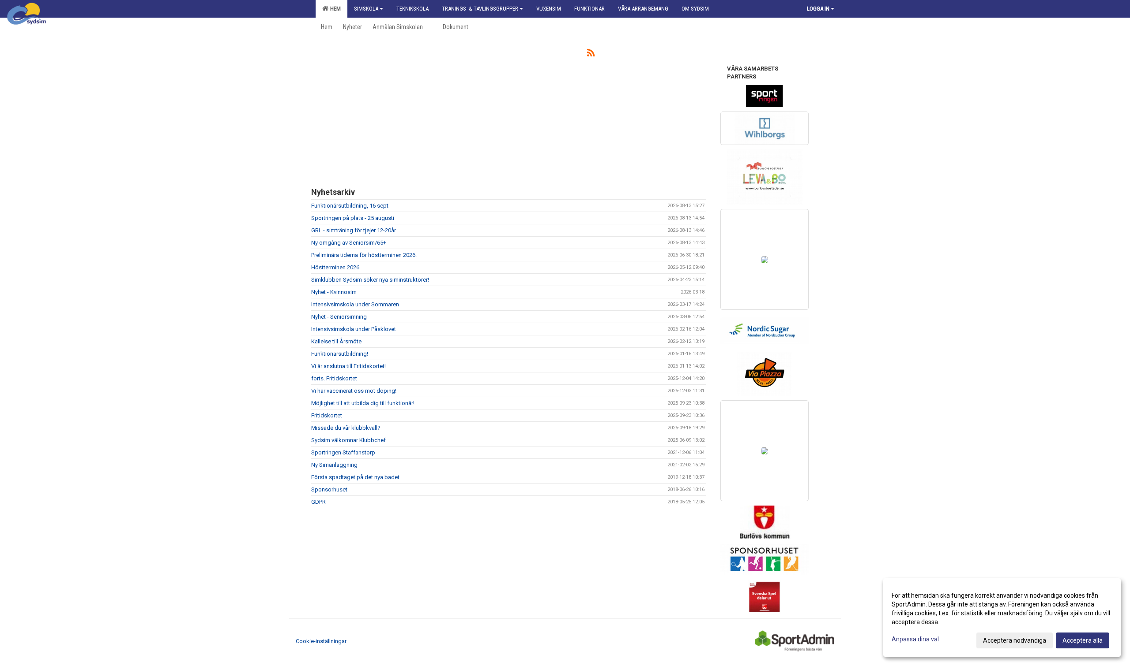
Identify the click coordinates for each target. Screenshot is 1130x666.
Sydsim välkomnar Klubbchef (348, 440)
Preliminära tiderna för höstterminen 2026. (364, 255)
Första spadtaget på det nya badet (355, 477)
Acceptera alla (1082, 640)
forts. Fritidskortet (334, 378)
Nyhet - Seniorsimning (339, 316)
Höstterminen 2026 (335, 267)
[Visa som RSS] (591, 54)
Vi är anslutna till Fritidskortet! (348, 366)
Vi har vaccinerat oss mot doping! (353, 390)
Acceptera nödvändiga (1014, 640)
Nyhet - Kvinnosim (334, 292)
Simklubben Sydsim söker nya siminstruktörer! (370, 279)
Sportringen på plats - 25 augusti (352, 218)
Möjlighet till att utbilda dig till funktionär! (362, 403)
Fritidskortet (326, 415)
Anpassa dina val (915, 639)
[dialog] (1002, 617)
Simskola (366, 8)
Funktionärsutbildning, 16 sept (349, 205)
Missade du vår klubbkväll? (345, 427)
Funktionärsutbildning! (339, 353)
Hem (334, 8)
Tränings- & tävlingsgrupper (480, 8)
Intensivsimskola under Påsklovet (353, 329)
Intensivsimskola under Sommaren (355, 304)
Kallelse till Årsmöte (336, 341)
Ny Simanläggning (334, 464)
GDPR (318, 502)
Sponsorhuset (329, 489)
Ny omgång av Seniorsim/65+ (348, 242)
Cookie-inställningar (321, 641)
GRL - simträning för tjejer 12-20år (353, 230)
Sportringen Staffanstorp (343, 452)
